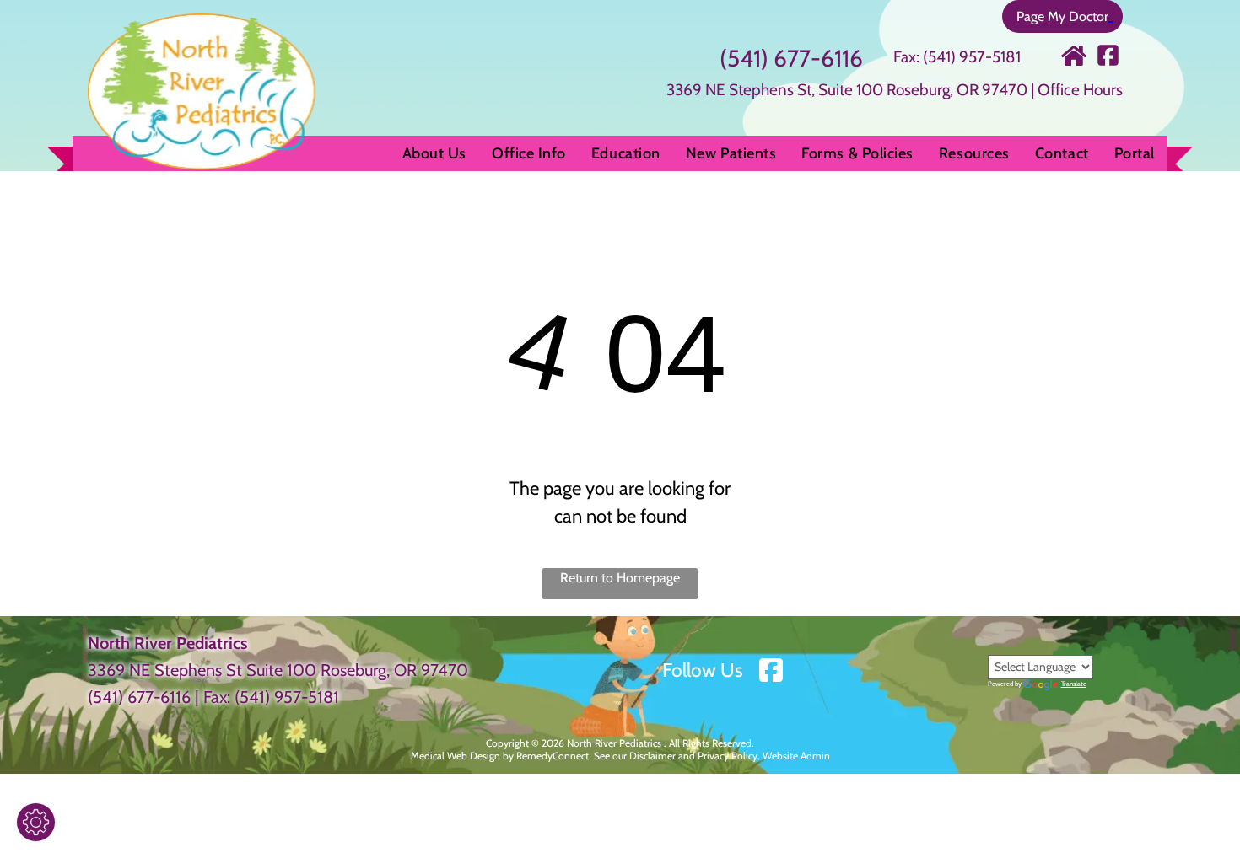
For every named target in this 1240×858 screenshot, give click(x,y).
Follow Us (702, 670)
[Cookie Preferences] (36, 822)
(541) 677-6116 (791, 58)
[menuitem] (434, 153)
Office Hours (1080, 89)
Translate (1073, 683)
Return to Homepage (620, 578)
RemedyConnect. (553, 755)
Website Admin (796, 755)
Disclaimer (652, 755)
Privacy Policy (727, 755)
